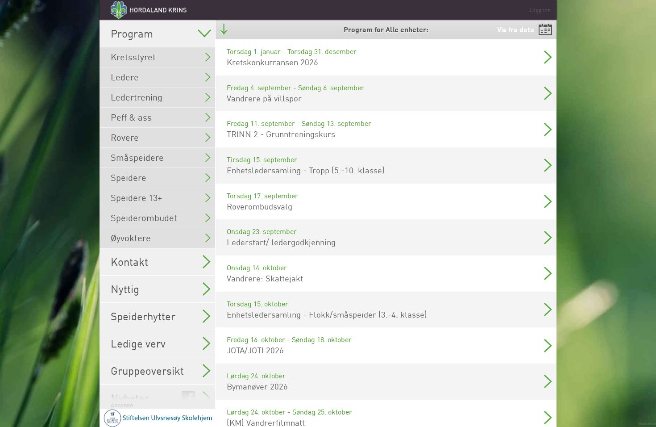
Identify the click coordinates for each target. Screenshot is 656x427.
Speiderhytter (143, 316)
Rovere (125, 137)
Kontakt (129, 261)
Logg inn (540, 9)
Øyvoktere (131, 237)
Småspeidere (137, 157)
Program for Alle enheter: (386, 29)
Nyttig (125, 289)
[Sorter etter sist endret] (224, 29)
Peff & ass (131, 117)
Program (132, 33)
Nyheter (130, 398)
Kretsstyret (133, 57)
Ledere (125, 77)
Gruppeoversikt (147, 370)
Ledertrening (136, 97)
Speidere (128, 177)
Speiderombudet (144, 217)
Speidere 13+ (136, 197)
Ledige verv (138, 343)
